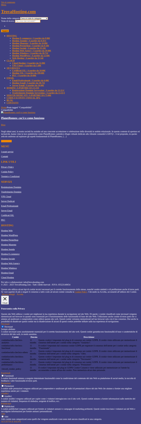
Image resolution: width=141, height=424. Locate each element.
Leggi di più (6, 141)
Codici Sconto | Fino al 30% (23, 98)
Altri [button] (3, 414)
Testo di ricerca (8, 21)
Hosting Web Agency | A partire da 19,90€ (31, 51)
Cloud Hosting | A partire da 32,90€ (28, 63)
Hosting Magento (8, 245)
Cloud (11, 60)
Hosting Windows (9, 268)
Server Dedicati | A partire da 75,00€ (29, 95)
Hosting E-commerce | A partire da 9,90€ (31, 38)
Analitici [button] (5, 393)
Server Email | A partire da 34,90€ (28, 85)
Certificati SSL (7, 215)
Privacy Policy (7, 167)
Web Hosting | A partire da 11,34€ (28, 58)
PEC (3, 220)
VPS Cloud (6, 196)
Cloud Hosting (7, 277)
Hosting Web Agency (10, 263)
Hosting (12, 36)
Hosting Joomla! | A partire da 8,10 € (29, 41)
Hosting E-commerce (10, 254)
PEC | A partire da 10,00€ (24, 75)
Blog (10, 100)
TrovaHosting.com (18, 11)
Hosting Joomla (8, 249)
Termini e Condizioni (10, 176)
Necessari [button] (5, 324)
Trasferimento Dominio (11, 192)
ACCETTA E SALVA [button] (11, 421)
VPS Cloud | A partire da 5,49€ (26, 65)
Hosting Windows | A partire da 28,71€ (30, 53)
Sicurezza (13, 68)
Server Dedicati (8, 201)
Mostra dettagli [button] (8, 294)
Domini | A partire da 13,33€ (23, 88)
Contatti (12, 103)
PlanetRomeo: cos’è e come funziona (22, 117)
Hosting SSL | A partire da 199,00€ (28, 73)
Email (10, 78)
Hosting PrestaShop (9, 240)
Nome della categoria (10, 18)
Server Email (6, 210)
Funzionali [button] (5, 373)
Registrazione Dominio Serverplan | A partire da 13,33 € (38, 90)
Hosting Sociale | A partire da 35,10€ (29, 48)
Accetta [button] (20, 294)
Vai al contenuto (8, 2)
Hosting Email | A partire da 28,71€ (28, 83)
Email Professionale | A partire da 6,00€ (30, 80)
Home (3, 107)
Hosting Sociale (8, 259)
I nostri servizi (7, 152)
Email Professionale (9, 206)
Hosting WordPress (9, 235)
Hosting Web (7, 230)
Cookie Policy (7, 172)
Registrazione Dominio (11, 187)
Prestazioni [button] (6, 383)
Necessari (8, 327)
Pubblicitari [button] (6, 403)
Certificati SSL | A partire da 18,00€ (28, 70)
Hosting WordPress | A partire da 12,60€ (31, 55)
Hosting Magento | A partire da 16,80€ (30, 43)
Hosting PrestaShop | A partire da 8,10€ (30, 46)
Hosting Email (7, 273)
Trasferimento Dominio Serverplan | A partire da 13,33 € (38, 93)
